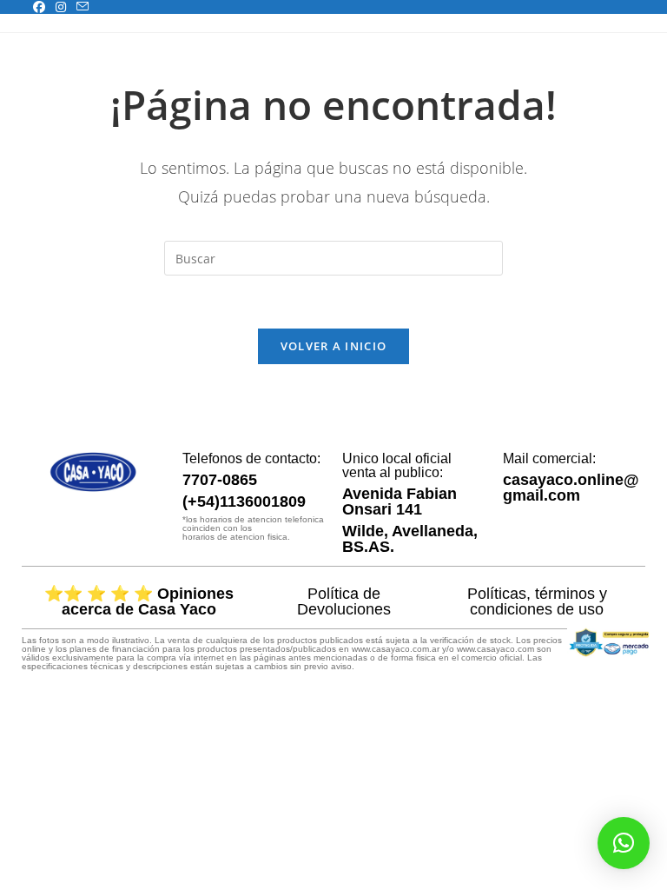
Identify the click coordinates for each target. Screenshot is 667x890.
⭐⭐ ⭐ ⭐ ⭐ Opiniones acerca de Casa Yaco (139, 601)
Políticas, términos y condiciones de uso (537, 601)
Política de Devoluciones (344, 601)
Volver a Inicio (334, 346)
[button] (624, 843)
